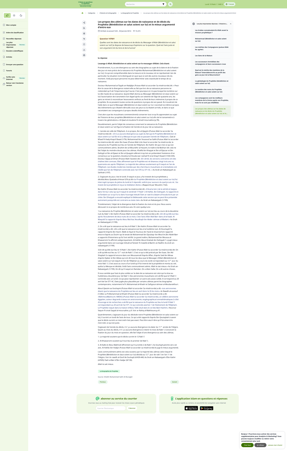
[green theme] (7, 15)
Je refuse (260, 445)
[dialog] (262, 440)
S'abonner (132, 408)
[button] (84, 22)
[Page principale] (82, 13)
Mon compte (11, 25)
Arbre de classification (15, 32)
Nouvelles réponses (13, 39)
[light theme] (14, 15)
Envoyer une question (14, 64)
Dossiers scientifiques (14, 51)
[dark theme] (20, 15)
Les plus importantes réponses (15, 44)
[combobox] (144, 4)
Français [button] (231, 4)
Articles (9, 57)
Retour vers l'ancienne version (14, 84)
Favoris (9, 70)
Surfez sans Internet (15, 78)
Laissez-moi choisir (275, 445)
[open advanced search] (163, 4)
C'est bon (247, 445)
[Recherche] (170, 4)
